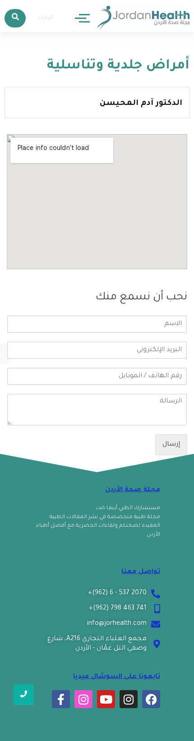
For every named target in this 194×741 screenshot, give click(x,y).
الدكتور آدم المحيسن (141, 103)
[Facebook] (151, 699)
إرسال (171, 444)
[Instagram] (129, 699)
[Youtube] (106, 699)
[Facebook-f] (61, 699)
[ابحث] (15, 18)
